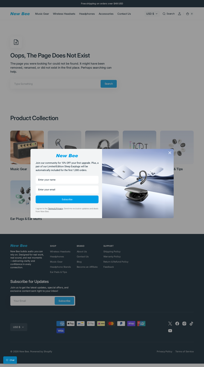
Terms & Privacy (55, 208)
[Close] (170, 153)
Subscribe (67, 199)
